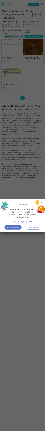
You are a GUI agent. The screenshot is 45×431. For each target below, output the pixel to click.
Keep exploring (33, 227)
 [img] (41, 202)
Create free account (13, 227)
